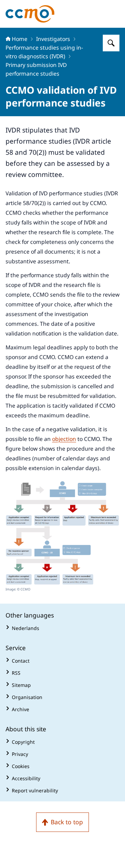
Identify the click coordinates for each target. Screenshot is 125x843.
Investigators (53, 39)
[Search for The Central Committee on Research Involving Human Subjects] (111, 43)
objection (64, 439)
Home (19, 39)
